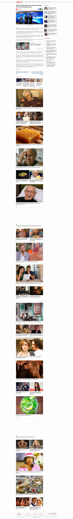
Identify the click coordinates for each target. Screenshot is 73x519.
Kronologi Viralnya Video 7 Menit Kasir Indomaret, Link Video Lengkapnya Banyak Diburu (51, 65)
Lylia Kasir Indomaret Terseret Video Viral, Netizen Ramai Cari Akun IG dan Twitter (51, 57)
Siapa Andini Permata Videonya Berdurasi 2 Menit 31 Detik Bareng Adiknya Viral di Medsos (51, 48)
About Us (35, 513)
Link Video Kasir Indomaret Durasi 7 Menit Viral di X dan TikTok (51, 63)
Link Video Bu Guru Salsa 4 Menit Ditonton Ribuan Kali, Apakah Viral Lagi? (51, 54)
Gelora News (38, 517)
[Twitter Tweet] (40, 9)
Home (28, 513)
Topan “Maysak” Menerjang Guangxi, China (50, 60)
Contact (40, 513)
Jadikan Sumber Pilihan (29, 25)
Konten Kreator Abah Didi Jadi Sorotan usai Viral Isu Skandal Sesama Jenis (50, 41)
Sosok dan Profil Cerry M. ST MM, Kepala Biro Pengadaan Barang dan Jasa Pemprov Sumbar (51, 51)
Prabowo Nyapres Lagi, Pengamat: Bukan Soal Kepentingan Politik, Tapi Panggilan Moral (22, 72)
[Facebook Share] (38, 9)
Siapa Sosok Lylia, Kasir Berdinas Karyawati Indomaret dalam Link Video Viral (51, 45)
